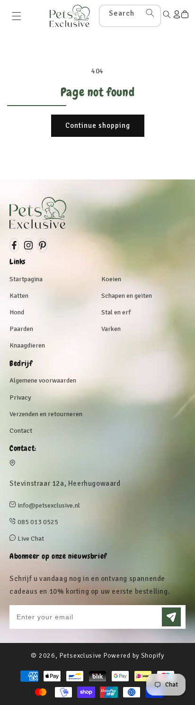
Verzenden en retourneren (45, 414)
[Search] (150, 12)
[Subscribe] (171, 616)
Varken (111, 329)
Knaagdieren (27, 345)
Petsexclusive (80, 655)
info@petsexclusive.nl (49, 505)
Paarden (21, 329)
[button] (16, 16)
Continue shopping (97, 125)
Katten (18, 296)
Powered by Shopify (133, 655)
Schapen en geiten (126, 296)
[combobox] (129, 16)
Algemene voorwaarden (42, 380)
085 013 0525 (38, 522)
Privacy (20, 397)
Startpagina (26, 279)
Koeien (111, 279)
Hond (16, 312)
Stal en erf (116, 312)
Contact (20, 431)
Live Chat (31, 539)
